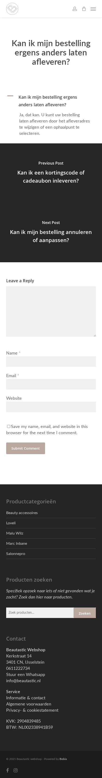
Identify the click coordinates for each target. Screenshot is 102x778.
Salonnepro (15, 554)
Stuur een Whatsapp (25, 675)
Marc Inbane (16, 543)
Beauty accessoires (22, 513)
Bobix (63, 759)
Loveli (11, 523)
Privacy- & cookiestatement (32, 710)
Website (14, 398)
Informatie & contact (25, 698)
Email (12, 376)
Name (13, 353)
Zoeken (85, 613)
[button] (93, 8)
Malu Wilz (14, 533)
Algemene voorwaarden (28, 704)
